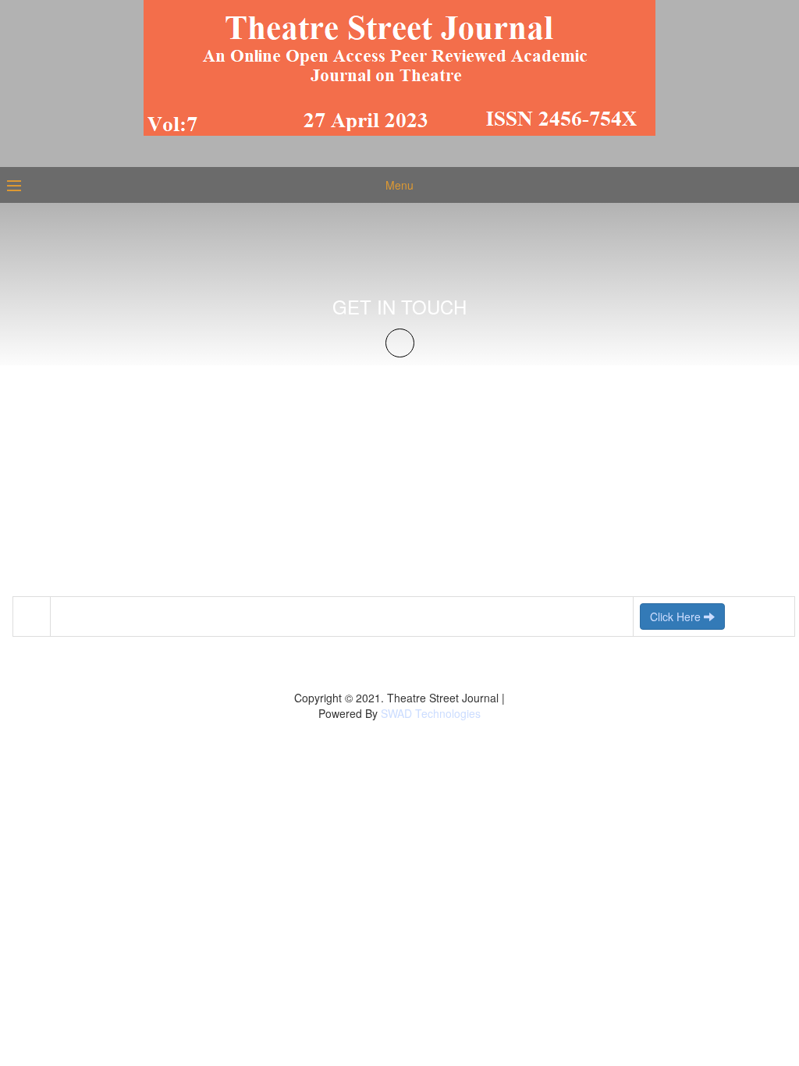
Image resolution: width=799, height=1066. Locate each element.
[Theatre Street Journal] (399, 66)
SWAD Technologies (431, 713)
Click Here (677, 616)
